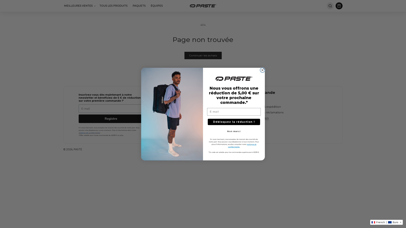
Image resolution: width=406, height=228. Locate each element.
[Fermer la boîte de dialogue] (262, 70)
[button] (386, 222)
